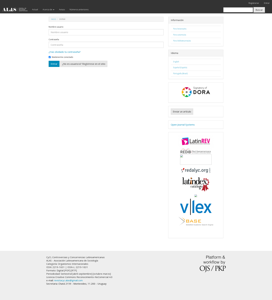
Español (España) (180, 67)
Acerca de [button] (48, 9)
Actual (35, 9)
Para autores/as (179, 34)
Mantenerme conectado (62, 57)
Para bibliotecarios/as (182, 40)
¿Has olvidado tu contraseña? (65, 51)
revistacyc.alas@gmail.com (68, 280)
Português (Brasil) (180, 73)
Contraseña (54, 39)
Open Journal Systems (183, 124)
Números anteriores (79, 9)
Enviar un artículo (182, 111)
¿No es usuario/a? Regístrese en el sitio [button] (83, 63)
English (176, 61)
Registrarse (254, 3)
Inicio (53, 19)
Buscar (259, 9)
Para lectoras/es (179, 28)
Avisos (62, 9)
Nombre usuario (56, 27)
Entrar (267, 3)
